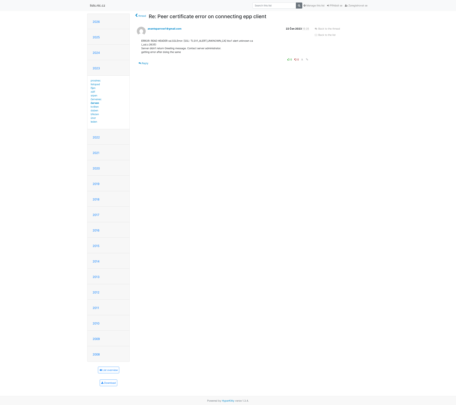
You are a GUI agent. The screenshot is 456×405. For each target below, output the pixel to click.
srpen (94, 95)
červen (95, 102)
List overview (110, 370)
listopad (95, 84)
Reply (144, 63)
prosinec (96, 80)
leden (94, 121)
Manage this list (315, 5)
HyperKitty (228, 400)
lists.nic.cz (97, 5)
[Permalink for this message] (307, 59)
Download (109, 382)
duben (94, 110)
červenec (96, 99)
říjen (93, 87)
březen (95, 114)
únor (93, 117)
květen (95, 106)
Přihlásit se (335, 5)
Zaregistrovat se (357, 5)
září (93, 91)
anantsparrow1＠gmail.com (165, 28)
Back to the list (327, 34)
